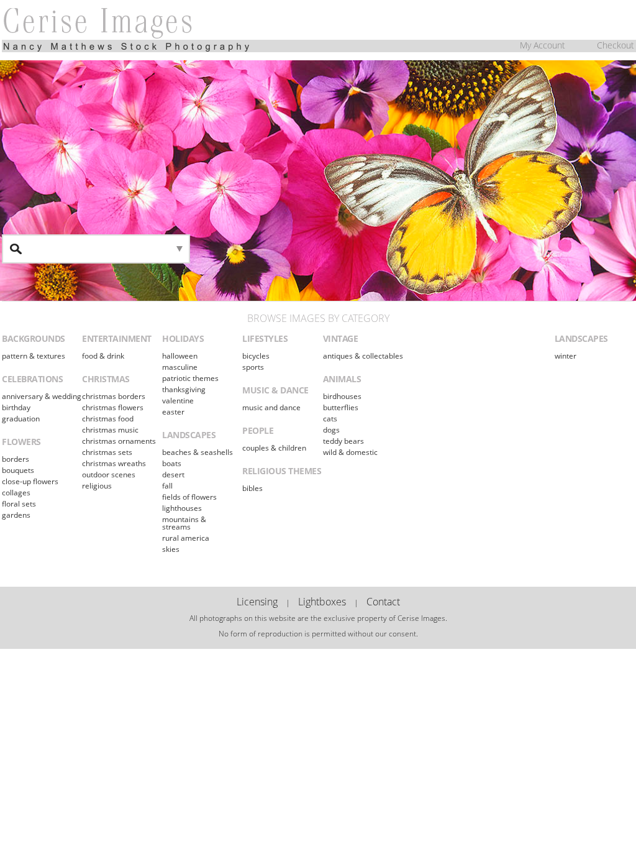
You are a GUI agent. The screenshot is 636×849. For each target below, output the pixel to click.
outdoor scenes (108, 474)
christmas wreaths (114, 463)
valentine (178, 400)
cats (330, 418)
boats (171, 463)
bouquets (18, 470)
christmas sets (107, 452)
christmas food (108, 418)
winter (565, 355)
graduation (21, 418)
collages (16, 492)
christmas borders (113, 396)
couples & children (274, 447)
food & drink (103, 355)
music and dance (271, 407)
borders (15, 459)
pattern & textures (33, 355)
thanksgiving (184, 389)
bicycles (256, 355)
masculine (180, 367)
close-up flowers (30, 481)
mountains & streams (184, 523)
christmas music (110, 429)
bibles (252, 488)
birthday (16, 407)
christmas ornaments (119, 441)
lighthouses (182, 508)
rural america (185, 538)
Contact (383, 601)
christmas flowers (112, 407)
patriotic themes (190, 378)
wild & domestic (350, 452)
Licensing (257, 601)
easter (173, 411)
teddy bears (343, 441)
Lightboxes (322, 601)
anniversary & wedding (41, 396)
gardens (16, 515)
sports (253, 367)
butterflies (340, 407)
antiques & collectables (363, 355)
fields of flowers (189, 497)
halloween (180, 355)
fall (167, 485)
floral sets (19, 503)
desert (173, 474)
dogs (331, 429)
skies (170, 549)
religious (97, 485)
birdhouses (342, 396)
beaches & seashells (197, 452)
